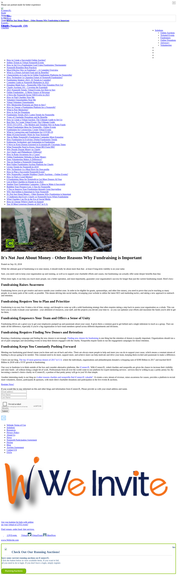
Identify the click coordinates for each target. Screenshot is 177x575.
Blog (157, 52)
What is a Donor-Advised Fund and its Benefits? (28, 72)
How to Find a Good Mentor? (20, 177)
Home (9, 16)
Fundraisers (165, 38)
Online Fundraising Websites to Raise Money (26, 157)
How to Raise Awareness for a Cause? (23, 154)
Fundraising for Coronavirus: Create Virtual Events (29, 129)
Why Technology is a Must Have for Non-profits (28, 169)
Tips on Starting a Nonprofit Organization (25, 162)
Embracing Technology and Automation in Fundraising (31, 142)
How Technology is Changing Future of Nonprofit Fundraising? (35, 77)
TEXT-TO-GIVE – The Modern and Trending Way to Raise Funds (36, 125)
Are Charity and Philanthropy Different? (24, 152)
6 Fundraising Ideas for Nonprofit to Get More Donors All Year (34, 179)
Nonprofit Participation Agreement (22, 440)
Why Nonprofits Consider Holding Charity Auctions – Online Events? (37, 174)
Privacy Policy (13, 432)
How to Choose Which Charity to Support (25, 201)
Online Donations (168, 40)
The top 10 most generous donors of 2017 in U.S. (40, 360)
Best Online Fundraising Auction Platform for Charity (30, 164)
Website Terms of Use (16, 425)
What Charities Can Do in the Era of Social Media (28, 199)
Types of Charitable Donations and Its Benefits (27, 117)
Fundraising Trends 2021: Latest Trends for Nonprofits (30, 115)
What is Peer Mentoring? (17, 110)
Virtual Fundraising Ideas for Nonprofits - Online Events (31, 127)
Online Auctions (167, 33)
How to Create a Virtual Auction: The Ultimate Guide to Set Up (34, 120)
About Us (159, 48)
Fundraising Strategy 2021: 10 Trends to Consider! (29, 80)
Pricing (10, 442)
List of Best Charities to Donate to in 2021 (25, 182)
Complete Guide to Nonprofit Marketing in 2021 (28, 82)
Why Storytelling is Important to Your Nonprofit (28, 192)
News (157, 50)
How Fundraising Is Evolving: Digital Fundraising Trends (32, 139)
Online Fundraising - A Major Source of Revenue (28, 92)
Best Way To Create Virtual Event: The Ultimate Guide (31, 122)
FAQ (157, 55)
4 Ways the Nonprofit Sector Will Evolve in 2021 (28, 95)
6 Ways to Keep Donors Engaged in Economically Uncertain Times (36, 144)
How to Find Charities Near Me (20, 97)
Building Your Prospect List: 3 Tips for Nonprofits (28, 187)
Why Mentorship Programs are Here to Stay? (26, 105)
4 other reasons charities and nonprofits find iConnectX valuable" (64, 377)
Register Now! (7, 384)
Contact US (12, 450)
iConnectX (84, 367)
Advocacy (164, 43)
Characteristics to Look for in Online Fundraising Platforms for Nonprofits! (39, 75)
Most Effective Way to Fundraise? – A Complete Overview (32, 70)
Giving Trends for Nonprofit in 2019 (23, 167)
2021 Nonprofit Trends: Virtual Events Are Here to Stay (31, 90)
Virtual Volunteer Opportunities (20, 102)
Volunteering (166, 45)
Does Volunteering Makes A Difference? (24, 159)
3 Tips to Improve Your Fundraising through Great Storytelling (34, 189)
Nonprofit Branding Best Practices (22, 67)
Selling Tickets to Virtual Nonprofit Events (25, 62)
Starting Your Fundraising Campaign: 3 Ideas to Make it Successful (36, 184)
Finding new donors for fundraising (82, 338)
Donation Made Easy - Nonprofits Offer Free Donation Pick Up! (35, 85)
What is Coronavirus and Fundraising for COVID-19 (30, 132)
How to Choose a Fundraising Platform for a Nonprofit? (31, 107)
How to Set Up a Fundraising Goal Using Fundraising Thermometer (36, 65)
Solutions (159, 30)
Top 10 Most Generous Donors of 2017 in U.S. (27, 204)
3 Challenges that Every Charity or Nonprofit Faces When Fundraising (37, 197)
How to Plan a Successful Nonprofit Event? (26, 172)
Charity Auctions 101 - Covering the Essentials (27, 87)
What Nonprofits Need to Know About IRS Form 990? (31, 147)
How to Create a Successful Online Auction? (26, 60)
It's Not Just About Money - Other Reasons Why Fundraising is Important (38, 20)
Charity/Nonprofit (14, 25)
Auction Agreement (15, 447)
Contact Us (160, 57)
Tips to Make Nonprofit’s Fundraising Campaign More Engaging (35, 137)
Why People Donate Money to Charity (23, 149)
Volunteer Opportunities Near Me (21, 100)
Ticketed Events (167, 35)
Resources (11, 430)
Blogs (9, 18)
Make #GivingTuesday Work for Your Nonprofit (28, 134)
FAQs (9, 452)
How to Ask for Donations (18, 112)
